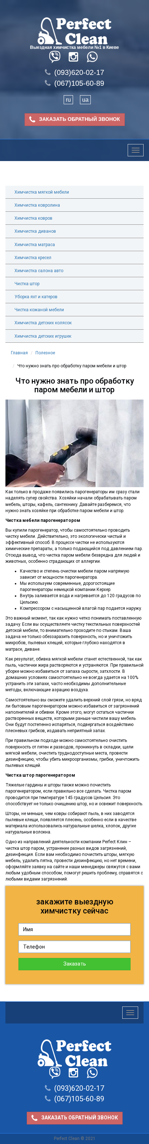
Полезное (45, 352)
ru (68, 100)
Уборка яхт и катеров (36, 296)
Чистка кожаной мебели (39, 309)
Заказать (74, 964)
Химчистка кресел (32, 257)
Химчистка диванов (35, 231)
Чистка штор (26, 283)
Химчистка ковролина (37, 205)
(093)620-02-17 (79, 72)
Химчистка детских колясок (43, 322)
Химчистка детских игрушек (42, 336)
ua (85, 100)
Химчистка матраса (34, 244)
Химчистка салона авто (38, 270)
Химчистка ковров (33, 218)
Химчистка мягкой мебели (41, 192)
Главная (19, 352)
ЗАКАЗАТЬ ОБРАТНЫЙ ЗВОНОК (79, 119)
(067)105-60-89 (79, 83)
